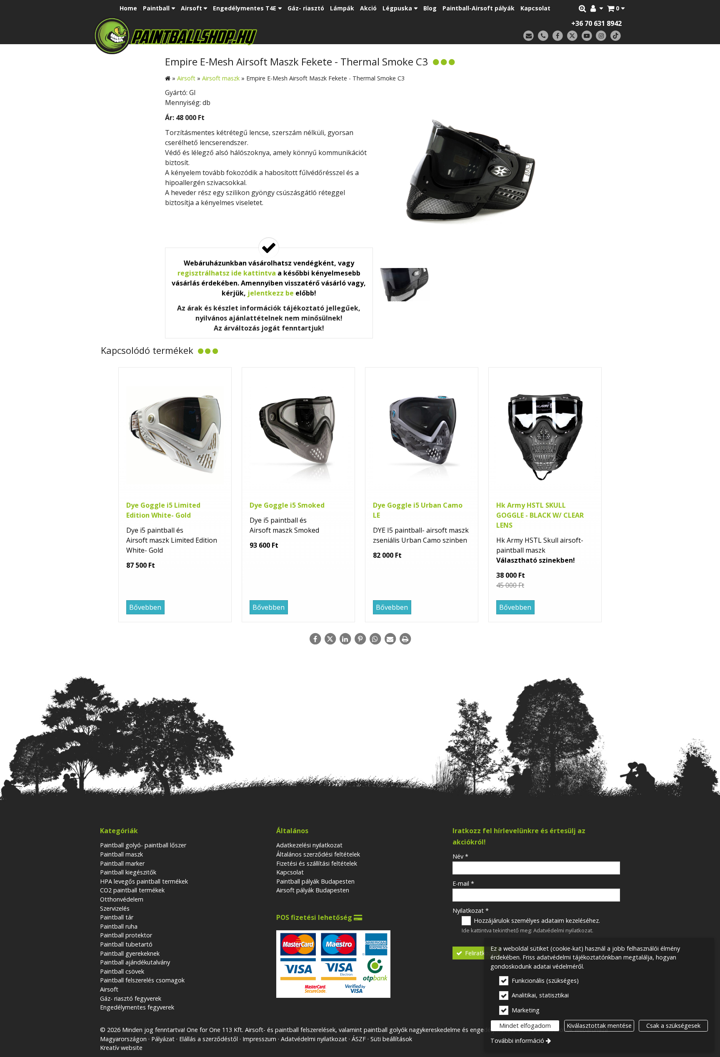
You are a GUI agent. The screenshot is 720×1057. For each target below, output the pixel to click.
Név (460, 856)
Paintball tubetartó (126, 944)
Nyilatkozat (470, 910)
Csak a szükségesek (673, 1025)
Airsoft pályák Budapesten (312, 890)
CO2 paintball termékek (132, 890)
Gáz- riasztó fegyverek (130, 998)
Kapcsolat (290, 872)
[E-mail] (528, 36)
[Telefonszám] (543, 36)
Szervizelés (115, 908)
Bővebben (145, 607)
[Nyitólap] (234, 35)
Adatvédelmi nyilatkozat (562, 930)
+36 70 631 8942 (596, 23)
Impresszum (259, 1039)
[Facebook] (558, 36)
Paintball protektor (126, 935)
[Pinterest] (360, 639)
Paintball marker (122, 863)
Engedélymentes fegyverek (137, 1007)
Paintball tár (116, 917)
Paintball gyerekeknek (130, 953)
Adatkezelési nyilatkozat (309, 845)
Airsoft (109, 989)
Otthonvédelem (121, 899)
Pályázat (163, 1039)
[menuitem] (616, 8)
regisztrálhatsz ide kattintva (227, 273)
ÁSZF (359, 1039)
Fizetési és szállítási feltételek (316, 863)
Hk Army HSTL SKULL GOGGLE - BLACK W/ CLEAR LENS (540, 515)
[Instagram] (601, 36)
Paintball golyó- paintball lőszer (143, 845)
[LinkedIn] (345, 639)
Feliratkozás (480, 953)
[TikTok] (616, 36)
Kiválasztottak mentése (599, 1025)
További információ (517, 1040)
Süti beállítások (391, 1039)
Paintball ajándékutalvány (135, 962)
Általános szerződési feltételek (318, 854)
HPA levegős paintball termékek (144, 881)
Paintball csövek (122, 971)
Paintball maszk (121, 854)
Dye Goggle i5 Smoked (287, 505)
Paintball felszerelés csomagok (142, 980)
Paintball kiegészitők (128, 872)
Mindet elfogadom (525, 1025)
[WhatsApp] (375, 639)
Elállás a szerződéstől (208, 1039)
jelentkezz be (271, 293)
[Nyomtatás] (405, 639)
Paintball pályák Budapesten (315, 881)
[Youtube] (587, 36)
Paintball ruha (119, 926)
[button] (616, 8)
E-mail (463, 883)
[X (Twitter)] (572, 36)
